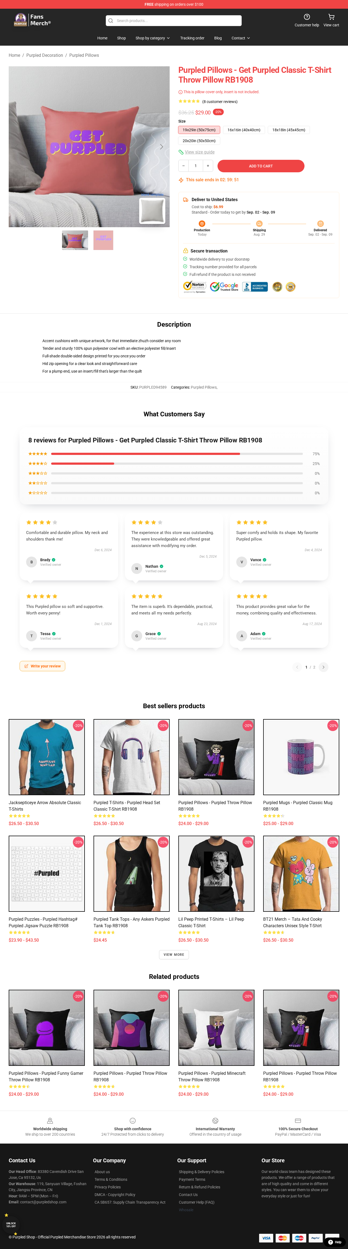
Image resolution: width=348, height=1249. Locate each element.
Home (14, 55)
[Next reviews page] (323, 667)
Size (182, 121)
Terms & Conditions (111, 1179)
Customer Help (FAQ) (197, 1202)
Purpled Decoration (44, 55)
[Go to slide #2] (103, 240)
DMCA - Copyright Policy (115, 1194)
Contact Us (188, 1194)
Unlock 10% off (11, 1225)
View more (174, 955)
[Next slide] (161, 146)
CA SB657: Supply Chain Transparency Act (130, 1202)
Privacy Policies (108, 1187)
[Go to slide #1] (75, 240)
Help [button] (338, 1242)
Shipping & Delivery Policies (201, 1172)
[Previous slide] (17, 146)
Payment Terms (192, 1179)
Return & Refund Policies (199, 1187)
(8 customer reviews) (220, 101)
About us (102, 1172)
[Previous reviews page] (297, 667)
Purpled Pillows (84, 55)
